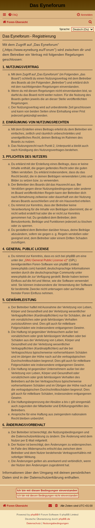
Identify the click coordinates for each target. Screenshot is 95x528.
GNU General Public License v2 (46, 260)
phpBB (34, 514)
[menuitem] (13, 15)
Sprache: (64, 29)
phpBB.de (64, 519)
